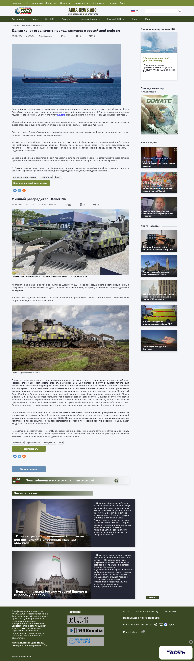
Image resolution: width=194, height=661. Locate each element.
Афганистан (18, 18)
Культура (112, 3)
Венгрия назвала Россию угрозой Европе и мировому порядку (50, 593)
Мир (147, 18)
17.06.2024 (23, 36)
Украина (65, 18)
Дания (58, 177)
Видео (122, 3)
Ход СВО (49, 18)
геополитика (46, 177)
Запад (135, 18)
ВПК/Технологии (34, 3)
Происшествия (82, 3)
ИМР (61, 442)
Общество (65, 3)
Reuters (61, 115)
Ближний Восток (89, 18)
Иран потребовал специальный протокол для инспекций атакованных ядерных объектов (49, 539)
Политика (17, 3)
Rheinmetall (18, 442)
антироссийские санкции (24, 177)
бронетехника (33, 442)
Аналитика (98, 3)
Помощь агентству (147, 611)
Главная (16, 25)
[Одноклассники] (24, 190)
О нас (126, 611)
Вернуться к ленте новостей (141, 617)
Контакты (170, 611)
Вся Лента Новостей (32, 25)
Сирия (35, 18)
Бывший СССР (114, 18)
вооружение (49, 442)
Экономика (51, 3)
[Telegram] (19, 190)
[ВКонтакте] (15, 190)
